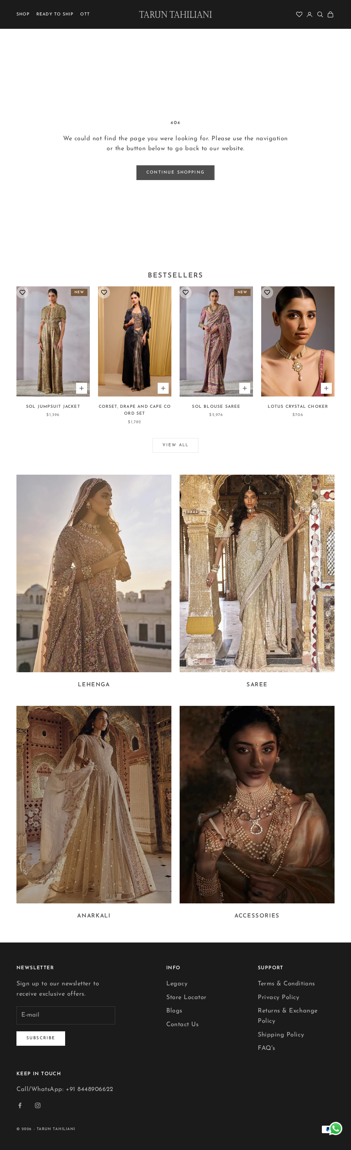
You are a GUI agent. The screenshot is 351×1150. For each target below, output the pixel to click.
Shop (22, 14)
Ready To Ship (55, 14)
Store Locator (186, 998)
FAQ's (266, 1048)
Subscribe (40, 1038)
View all (175, 445)
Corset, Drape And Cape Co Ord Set (135, 410)
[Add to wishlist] (22, 292)
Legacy (176, 984)
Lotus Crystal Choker (298, 407)
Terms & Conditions (286, 984)
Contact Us (182, 1025)
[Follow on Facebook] (19, 1105)
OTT (85, 14)
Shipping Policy (281, 1035)
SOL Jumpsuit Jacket (53, 407)
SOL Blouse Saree (216, 407)
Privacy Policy (279, 998)
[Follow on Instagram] (37, 1105)
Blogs (174, 1011)
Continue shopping (175, 172)
